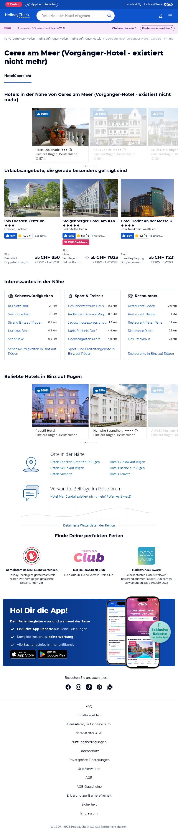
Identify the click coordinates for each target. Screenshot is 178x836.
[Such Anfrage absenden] (109, 15)
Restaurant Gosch (141, 306)
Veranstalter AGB (89, 733)
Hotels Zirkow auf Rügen (127, 462)
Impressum (89, 813)
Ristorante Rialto (140, 331)
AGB (89, 778)
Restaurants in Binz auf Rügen (151, 354)
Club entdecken (123, 28)
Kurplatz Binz (18, 306)
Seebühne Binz (19, 314)
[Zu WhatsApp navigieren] (109, 687)
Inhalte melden (89, 715)
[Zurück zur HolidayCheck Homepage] (17, 15)
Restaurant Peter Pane (145, 322)
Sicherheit (89, 804)
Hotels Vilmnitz (61, 474)
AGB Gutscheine (89, 787)
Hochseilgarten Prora (84, 339)
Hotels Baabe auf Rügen (127, 468)
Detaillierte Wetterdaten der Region (89, 525)
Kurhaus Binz (18, 331)
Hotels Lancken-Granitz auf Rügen (75, 462)
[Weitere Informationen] (87, 257)
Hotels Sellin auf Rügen (67, 468)
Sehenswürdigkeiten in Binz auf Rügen (32, 351)
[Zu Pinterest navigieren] (99, 687)
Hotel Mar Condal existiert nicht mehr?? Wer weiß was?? (91, 496)
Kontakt (132, 4)
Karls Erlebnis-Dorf (82, 331)
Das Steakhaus (139, 339)
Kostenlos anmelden (156, 28)
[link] (160, 15)
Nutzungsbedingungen (89, 742)
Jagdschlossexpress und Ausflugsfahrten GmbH (88, 322)
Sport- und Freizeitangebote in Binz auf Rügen (91, 351)
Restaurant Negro (141, 314)
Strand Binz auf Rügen (25, 322)
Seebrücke (16, 339)
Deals (12, 4)
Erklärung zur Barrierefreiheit (89, 796)
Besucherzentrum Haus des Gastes (87, 306)
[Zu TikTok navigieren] (89, 687)
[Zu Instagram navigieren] (78, 687)
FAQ (89, 706)
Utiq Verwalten (89, 769)
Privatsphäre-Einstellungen (89, 760)
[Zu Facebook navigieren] (68, 687)
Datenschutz (89, 751)
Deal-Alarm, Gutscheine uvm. (89, 724)
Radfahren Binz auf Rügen (87, 314)
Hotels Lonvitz (120, 474)
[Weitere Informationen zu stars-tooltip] (70, 150)
